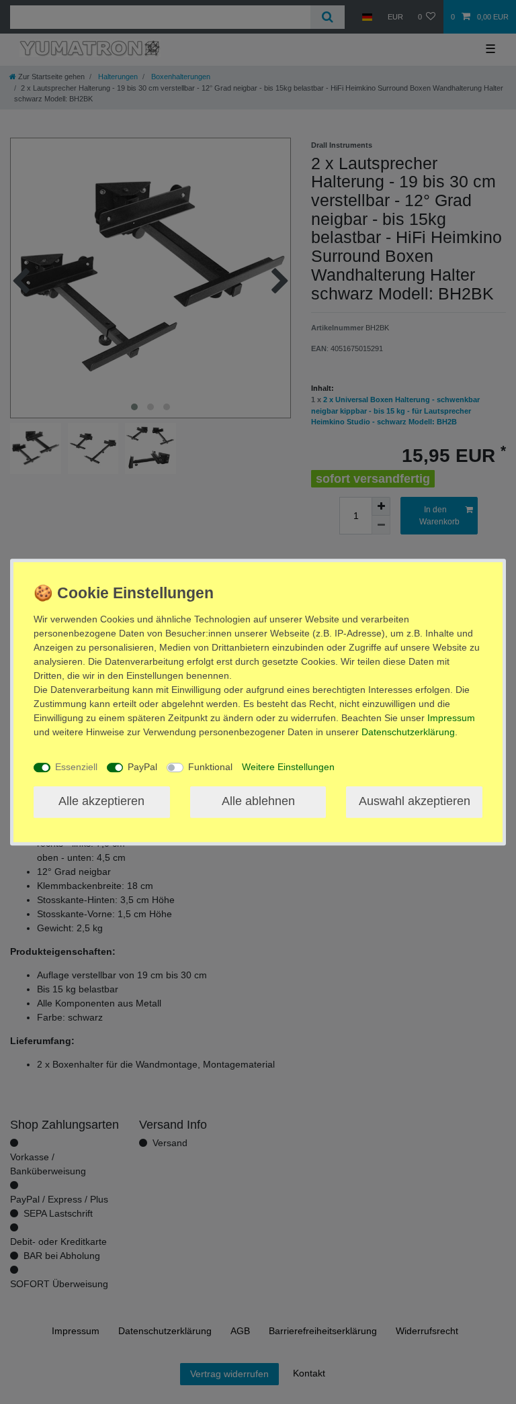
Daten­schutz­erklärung (408, 732)
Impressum (451, 717)
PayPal (142, 766)
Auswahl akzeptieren (414, 801)
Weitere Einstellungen (288, 766)
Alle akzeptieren (101, 801)
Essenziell (76, 766)
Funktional (210, 766)
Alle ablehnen (258, 801)
